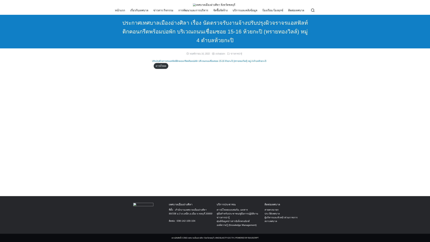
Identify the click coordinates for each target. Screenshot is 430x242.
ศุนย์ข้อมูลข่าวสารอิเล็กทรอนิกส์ (233, 221)
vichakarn (220, 53)
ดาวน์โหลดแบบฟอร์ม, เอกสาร (232, 209)
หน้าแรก (120, 10)
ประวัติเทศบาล (272, 213)
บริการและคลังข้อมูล (245, 10)
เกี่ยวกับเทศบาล (139, 10)
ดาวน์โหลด (161, 66)
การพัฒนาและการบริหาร (193, 10)
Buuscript (253, 238)
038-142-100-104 (186, 220)
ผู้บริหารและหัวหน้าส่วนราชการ (281, 217)
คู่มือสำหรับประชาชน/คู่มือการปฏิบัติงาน (237, 213)
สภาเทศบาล (271, 221)
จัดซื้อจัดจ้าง (220, 10)
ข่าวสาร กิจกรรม (163, 10)
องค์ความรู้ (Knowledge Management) (237, 225)
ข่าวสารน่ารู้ (236, 53)
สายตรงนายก (271, 209)
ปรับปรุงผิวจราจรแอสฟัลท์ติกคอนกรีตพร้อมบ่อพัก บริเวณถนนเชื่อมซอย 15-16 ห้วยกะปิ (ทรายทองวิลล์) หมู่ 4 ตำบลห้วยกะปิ (209, 61)
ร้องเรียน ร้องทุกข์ (272, 10)
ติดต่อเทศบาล (296, 10)
